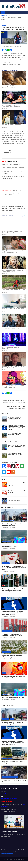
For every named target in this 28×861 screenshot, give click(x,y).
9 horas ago (5, 527)
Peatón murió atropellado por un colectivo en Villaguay (16, 434)
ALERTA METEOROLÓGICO (6, 541)
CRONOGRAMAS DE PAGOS (6, 630)
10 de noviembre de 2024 (8, 46)
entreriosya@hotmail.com (7, 853)
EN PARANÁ (4, 608)
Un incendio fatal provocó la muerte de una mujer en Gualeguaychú (15, 418)
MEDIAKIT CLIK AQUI (6, 801)
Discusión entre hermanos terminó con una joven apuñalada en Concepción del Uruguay (14, 401)
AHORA (3, 585)
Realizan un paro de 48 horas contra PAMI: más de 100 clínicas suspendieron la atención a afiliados (13, 590)
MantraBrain (21, 859)
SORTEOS (4, 25)
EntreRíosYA (18, 46)
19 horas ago (5, 658)
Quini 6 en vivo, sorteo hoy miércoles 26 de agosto (15, 499)
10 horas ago (5, 571)
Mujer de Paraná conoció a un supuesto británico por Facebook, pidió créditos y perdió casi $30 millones (17, 427)
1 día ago (5, 680)
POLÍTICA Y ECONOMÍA (6, 562)
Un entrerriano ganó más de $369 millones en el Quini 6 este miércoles (16, 484)
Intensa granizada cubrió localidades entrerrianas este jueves (15, 455)
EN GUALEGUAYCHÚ (5, 520)
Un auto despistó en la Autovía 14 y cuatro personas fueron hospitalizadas (14, 407)
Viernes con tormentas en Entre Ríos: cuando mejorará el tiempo (16, 445)
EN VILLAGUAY (4, 758)
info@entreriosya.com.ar (7, 793)
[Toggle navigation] (6, 12)
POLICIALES (12, 520)
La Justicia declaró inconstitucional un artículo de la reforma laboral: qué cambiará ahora (14, 567)
